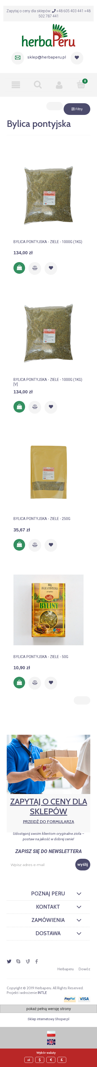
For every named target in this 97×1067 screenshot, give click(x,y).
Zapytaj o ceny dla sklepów (48, 810)
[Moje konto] (59, 85)
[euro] (51, 1060)
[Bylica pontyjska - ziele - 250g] (48, 473)
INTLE (42, 992)
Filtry (79, 109)
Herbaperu (65, 969)
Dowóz (84, 969)
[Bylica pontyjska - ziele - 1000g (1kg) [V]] (48, 333)
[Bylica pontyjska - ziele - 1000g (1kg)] (48, 196)
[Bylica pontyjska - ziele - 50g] (48, 611)
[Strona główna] (48, 34)
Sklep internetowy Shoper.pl (48, 1019)
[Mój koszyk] (81, 84)
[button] (16, 85)
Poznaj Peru (48, 893)
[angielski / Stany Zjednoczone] (51, 1042)
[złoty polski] (29, 1060)
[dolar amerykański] (40, 1060)
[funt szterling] (62, 1060)
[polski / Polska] (51, 1033)
